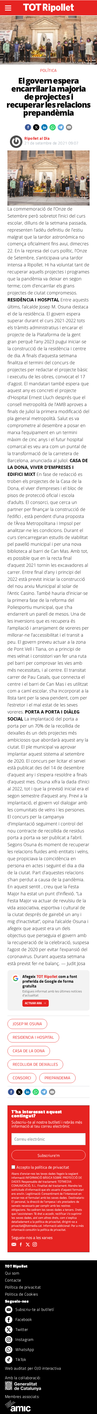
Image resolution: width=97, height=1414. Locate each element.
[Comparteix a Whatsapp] (52, 127)
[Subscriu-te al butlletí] (14, 1245)
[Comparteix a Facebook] (28, 127)
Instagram (24, 1339)
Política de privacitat (23, 1287)
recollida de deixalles (35, 1064)
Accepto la (42, 1167)
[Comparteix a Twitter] (36, 127)
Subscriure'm (49, 1155)
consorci (22, 1078)
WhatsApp (24, 1349)
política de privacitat (52, 1167)
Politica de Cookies (21, 1294)
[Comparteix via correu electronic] (69, 127)
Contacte (13, 1280)
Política (48, 70)
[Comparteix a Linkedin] (44, 127)
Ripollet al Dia (36, 138)
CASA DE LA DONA (29, 1051)
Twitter (21, 1329)
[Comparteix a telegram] (61, 127)
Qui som (12, 1273)
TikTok (20, 1359)
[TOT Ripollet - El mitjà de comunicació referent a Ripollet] (48, 8)
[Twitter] (28, 1245)
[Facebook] (21, 1245)
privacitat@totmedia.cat (26, 1225)
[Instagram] (35, 1245)
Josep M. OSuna (27, 1024)
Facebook (23, 1319)
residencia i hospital (33, 1037)
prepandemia (57, 1078)
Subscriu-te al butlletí (34, 1309)
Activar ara (33, 1003)
